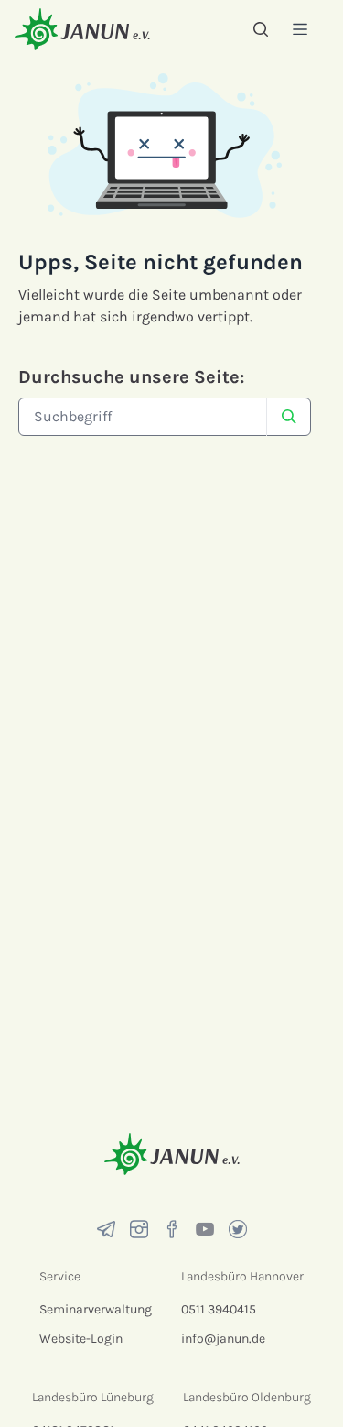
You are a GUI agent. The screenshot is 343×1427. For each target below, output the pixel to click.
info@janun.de (223, 1338)
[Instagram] (139, 1229)
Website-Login (81, 1338)
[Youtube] (205, 1229)
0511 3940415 (218, 1309)
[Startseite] (82, 29)
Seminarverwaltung (95, 1309)
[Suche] (260, 29)
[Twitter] (238, 1229)
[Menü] (300, 29)
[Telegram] (106, 1229)
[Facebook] (172, 1229)
